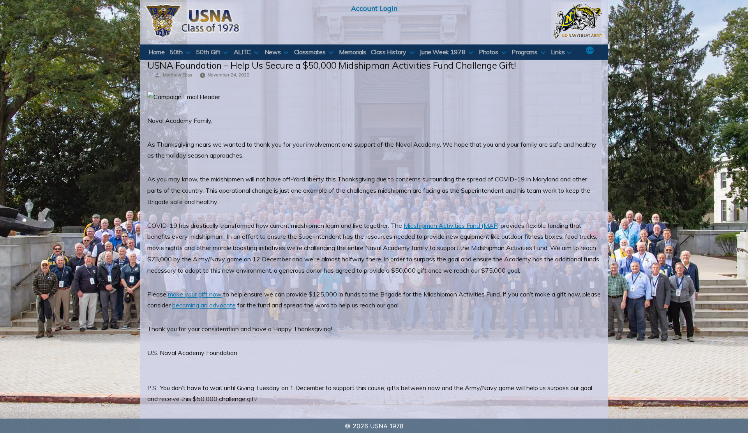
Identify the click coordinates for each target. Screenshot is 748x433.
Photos (488, 52)
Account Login (374, 8)
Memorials (352, 52)
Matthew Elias (177, 75)
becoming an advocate (204, 305)
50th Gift (208, 52)
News (273, 52)
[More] (590, 51)
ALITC (242, 52)
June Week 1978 (442, 52)
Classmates (309, 52)
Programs (524, 52)
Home (156, 52)
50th (176, 52)
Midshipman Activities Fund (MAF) (451, 225)
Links (558, 52)
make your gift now (195, 294)
